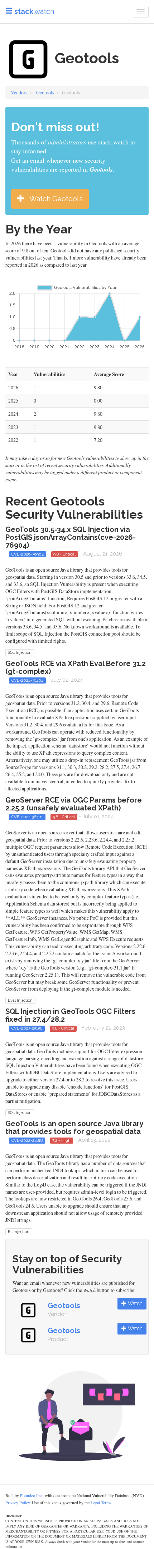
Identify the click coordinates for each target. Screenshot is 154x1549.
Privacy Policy (17, 1502)
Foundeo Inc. (31, 1495)
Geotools (45, 92)
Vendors (19, 92)
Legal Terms (101, 1502)
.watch (34, 11)
